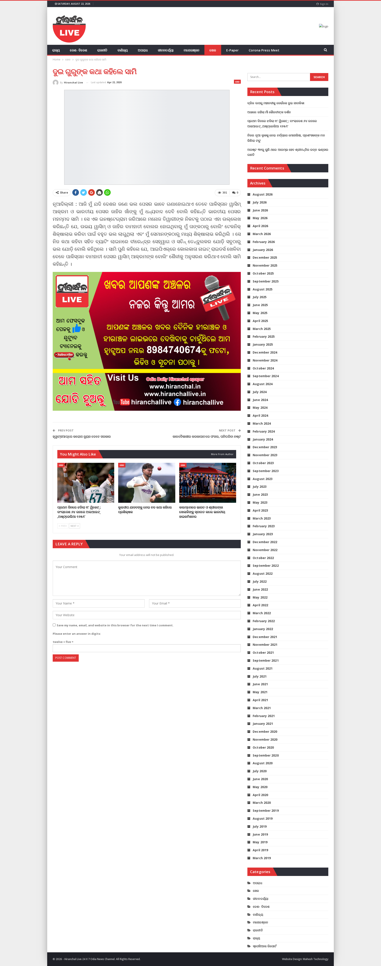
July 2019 (260, 826)
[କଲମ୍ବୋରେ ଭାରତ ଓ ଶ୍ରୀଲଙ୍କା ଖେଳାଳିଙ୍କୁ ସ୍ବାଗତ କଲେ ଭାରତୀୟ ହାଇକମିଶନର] (207, 483)
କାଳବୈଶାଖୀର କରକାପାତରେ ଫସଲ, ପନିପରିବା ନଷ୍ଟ (207, 436)
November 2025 (265, 265)
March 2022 (262, 613)
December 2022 (265, 542)
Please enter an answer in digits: (77, 634)
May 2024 (260, 407)
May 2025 (260, 313)
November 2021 (265, 644)
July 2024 (260, 392)
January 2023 (263, 534)
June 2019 (260, 834)
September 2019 (265, 810)
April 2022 (260, 605)
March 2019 (262, 858)
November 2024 (265, 360)
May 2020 (260, 787)
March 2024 (262, 423)
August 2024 (263, 384)
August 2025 (263, 289)
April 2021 (260, 700)
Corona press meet (264, 50)
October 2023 (263, 463)
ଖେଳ (212, 50)
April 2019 (260, 850)
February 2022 (264, 621)
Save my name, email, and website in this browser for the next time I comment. (115, 625)
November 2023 (265, 455)
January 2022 (263, 629)
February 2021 (264, 716)
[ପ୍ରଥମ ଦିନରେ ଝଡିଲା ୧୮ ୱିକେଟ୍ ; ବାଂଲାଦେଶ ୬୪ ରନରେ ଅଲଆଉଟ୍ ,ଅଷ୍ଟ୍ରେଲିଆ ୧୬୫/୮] (85, 483)
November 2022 (265, 550)
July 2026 (260, 202)
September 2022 (265, 565)
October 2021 (263, 652)
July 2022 (260, 581)
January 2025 (263, 344)
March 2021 (262, 708)
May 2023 (260, 502)
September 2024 (265, 376)
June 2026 (260, 210)
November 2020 (265, 739)
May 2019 (260, 842)
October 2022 (263, 558)
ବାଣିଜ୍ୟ (123, 50)
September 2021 (265, 660)
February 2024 (264, 431)
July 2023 (260, 486)
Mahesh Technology (315, 959)
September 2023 (265, 471)
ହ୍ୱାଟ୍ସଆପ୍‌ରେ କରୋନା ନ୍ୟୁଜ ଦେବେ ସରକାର (82, 436)
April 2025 (260, 321)
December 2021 (265, 637)
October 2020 (263, 747)
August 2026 (263, 194)
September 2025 (265, 281)
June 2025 (260, 305)
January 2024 (263, 439)
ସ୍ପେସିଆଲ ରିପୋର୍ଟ (264, 946)
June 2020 (260, 779)
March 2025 (262, 329)
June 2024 (260, 400)
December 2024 (265, 352)
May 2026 (260, 218)
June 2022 (260, 589)
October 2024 (263, 368)
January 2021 (263, 723)
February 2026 (264, 242)
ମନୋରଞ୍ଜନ (191, 50)
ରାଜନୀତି (102, 50)
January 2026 (263, 250)
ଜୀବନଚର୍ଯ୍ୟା (166, 50)
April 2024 (260, 415)
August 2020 (263, 763)
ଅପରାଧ (143, 50)
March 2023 (262, 518)
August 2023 (263, 479)
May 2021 (260, 692)
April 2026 (260, 226)
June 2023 (260, 494)
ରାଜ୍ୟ (56, 50)
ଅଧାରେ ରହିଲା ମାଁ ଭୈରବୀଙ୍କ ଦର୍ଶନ (269, 112)
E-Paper (232, 50)
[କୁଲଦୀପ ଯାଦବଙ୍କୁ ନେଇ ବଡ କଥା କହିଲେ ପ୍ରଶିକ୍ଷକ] (146, 483)
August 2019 (263, 818)
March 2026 (262, 234)
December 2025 (265, 257)
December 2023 (265, 447)
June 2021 (260, 684)
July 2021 (260, 676)
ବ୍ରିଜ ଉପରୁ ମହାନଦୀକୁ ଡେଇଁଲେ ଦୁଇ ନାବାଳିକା (275, 103)
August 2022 (263, 573)
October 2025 (263, 273)
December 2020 (265, 731)
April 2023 (260, 510)
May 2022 (260, 597)
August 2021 (263, 668)
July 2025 (260, 297)
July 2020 (260, 771)
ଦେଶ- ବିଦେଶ (78, 50)
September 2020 (265, 755)
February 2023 (264, 526)
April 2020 (260, 795)
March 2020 (262, 802)
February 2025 (264, 336)
